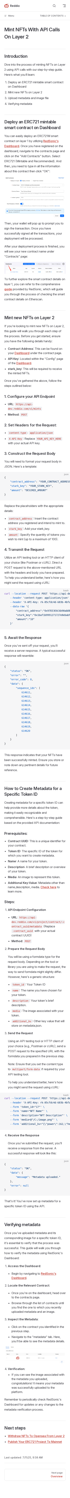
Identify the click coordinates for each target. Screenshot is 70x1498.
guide (8, 289)
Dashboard (22, 353)
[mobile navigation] (64, 6)
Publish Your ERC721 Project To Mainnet (35, 1442)
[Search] (54, 6)
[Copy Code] (64, 477)
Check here (48, 887)
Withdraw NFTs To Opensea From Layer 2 (36, 1436)
